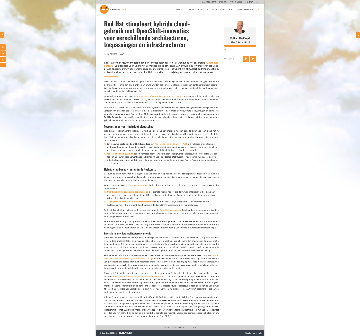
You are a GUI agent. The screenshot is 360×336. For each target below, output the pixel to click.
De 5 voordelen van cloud (219, 9)
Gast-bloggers (209, 2)
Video (191, 9)
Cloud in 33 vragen (244, 9)
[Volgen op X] (246, 59)
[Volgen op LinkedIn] (253, 59)
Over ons (223, 2)
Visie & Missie (236, 2)
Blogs (200, 9)
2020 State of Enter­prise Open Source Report (160, 96)
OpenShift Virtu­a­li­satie (171, 210)
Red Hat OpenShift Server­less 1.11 (171, 144)
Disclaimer (191, 328)
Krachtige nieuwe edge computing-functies (127, 191)
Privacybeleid (178, 328)
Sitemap (167, 328)
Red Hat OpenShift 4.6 (137, 185)
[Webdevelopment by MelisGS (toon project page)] (261, 333)
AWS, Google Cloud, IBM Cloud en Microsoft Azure (138, 276)
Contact (249, 2)
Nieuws (179, 9)
